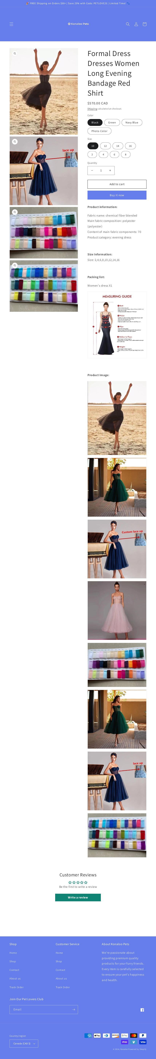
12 (105, 146)
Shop (13, 961)
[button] (11, 24)
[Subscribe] (73, 1009)
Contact (14, 970)
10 (93, 146)
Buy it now (117, 195)
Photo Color (99, 131)
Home (13, 952)
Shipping (92, 108)
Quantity (92, 163)
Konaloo (124, 1049)
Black (95, 122)
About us (15, 978)
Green (112, 122)
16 (130, 146)
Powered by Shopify (137, 1049)
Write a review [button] (78, 897)
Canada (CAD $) (22, 1043)
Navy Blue (132, 122)
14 (117, 146)
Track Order (17, 987)
